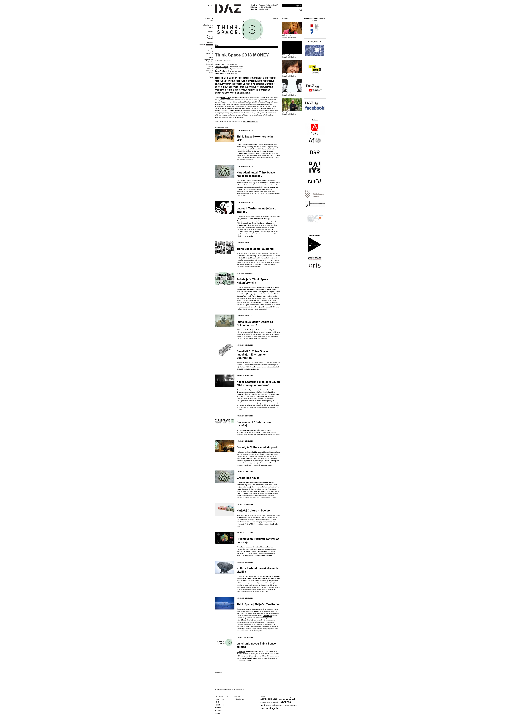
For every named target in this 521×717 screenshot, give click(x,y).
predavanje (265, 705)
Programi (202, 44)
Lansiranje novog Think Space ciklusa (256, 645)
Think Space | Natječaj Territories (258, 604)
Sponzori (210, 68)
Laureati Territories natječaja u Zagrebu (256, 210)
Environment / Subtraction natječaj (254, 423)
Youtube (218, 710)
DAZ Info (210, 57)
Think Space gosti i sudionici (255, 249)
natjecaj (278, 702)
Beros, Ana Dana (221, 71)
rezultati (283, 705)
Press (211, 77)
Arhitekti (210, 49)
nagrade (271, 702)
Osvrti (211, 27)
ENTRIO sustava (262, 189)
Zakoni (210, 73)
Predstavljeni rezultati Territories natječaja (258, 540)
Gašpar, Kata (219, 64)
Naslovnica (209, 18)
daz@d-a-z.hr (264, 9)
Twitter (218, 708)
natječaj (286, 701)
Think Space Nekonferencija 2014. (255, 138)
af (261, 699)
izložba (290, 698)
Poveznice (209, 70)
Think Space (241, 651)
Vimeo (217, 713)
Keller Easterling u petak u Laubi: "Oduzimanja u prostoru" (258, 383)
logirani (225, 689)
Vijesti (211, 20)
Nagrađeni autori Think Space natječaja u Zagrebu (256, 174)
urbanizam (265, 708)
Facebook (219, 705)
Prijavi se (298, 6)
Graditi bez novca (248, 478)
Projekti (210, 31)
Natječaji (210, 36)
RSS (217, 702)
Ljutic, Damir (219, 73)
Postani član (209, 53)
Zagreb (274, 708)
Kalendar (210, 42)
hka (284, 699)
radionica (276, 705)
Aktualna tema (208, 25)
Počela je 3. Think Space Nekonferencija (252, 280)
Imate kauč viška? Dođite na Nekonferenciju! (255, 323)
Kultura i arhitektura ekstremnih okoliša (257, 569)
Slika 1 (217, 45)
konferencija (264, 702)
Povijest (210, 66)
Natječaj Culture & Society (254, 510)
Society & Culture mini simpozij (257, 447)
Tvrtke (210, 51)
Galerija (275, 18)
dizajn (279, 699)
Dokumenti (209, 64)
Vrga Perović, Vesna (222, 69)
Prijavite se (239, 699)
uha (288, 705)
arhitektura (267, 699)
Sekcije (210, 62)
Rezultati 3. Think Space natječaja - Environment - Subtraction (253, 354)
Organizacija (208, 60)
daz (275, 698)
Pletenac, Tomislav (221, 66)
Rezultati (210, 38)
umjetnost (293, 705)
